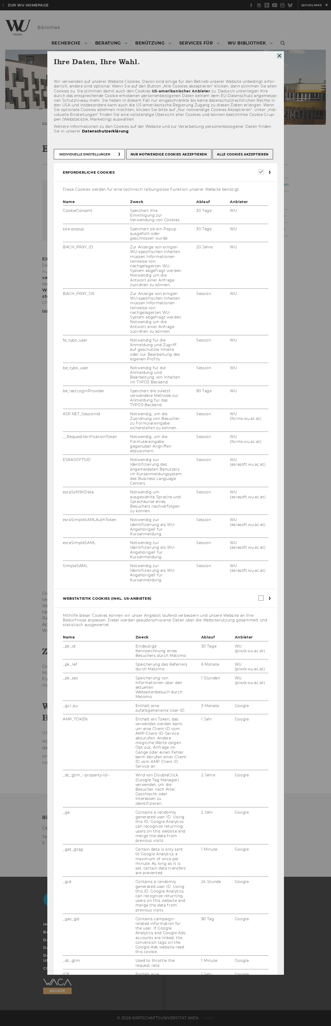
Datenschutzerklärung (105, 131)
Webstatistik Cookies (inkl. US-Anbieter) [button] (107, 598)
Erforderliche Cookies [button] (89, 172)
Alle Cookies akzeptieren (243, 154)
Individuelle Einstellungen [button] (84, 154)
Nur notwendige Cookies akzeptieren (168, 154)
